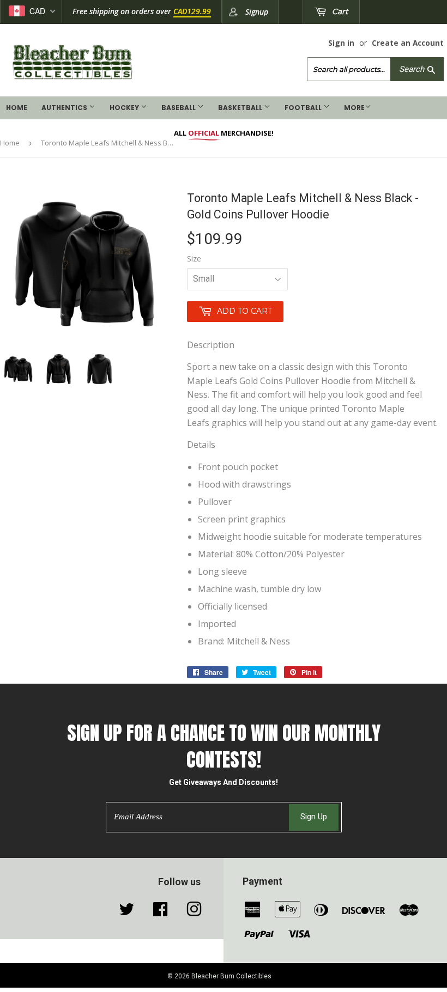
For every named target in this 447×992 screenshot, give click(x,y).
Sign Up (313, 816)
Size (194, 258)
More (354, 107)
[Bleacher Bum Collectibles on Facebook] (160, 912)
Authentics (65, 107)
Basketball (241, 107)
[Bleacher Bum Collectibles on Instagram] (194, 912)
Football (304, 107)
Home (16, 107)
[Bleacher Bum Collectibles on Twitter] (126, 912)
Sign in (341, 43)
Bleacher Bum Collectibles (231, 976)
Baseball (179, 107)
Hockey (125, 107)
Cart (339, 11)
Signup (256, 12)
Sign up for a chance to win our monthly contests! (223, 746)
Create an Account (408, 43)
